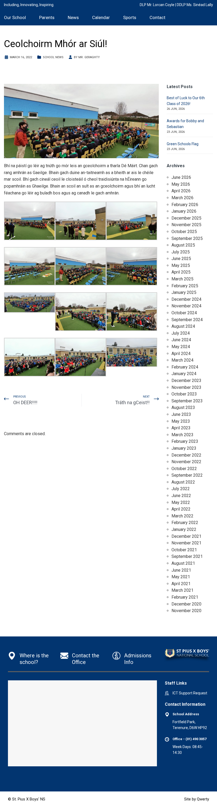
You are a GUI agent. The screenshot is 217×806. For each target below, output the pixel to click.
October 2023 (184, 394)
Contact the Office (85, 658)
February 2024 (184, 367)
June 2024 (181, 339)
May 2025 (180, 265)
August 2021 (183, 563)
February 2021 (184, 597)
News (73, 17)
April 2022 (181, 509)
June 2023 (181, 414)
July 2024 (180, 333)
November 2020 (186, 610)
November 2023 (186, 387)
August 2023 (183, 407)
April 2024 (181, 353)
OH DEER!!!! (25, 402)
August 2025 (183, 245)
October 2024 (184, 312)
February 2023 (184, 441)
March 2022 (182, 515)
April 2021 (181, 583)
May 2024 (180, 346)
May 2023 (180, 421)
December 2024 (186, 299)
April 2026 (181, 190)
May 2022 (180, 502)
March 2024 (182, 360)
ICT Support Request (190, 693)
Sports (129, 17)
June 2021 (181, 570)
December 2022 (186, 455)
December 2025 (186, 218)
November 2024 (186, 305)
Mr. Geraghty (89, 57)
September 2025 (187, 238)
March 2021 (182, 590)
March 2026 (182, 197)
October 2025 (184, 231)
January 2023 (183, 448)
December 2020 (186, 604)
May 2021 (180, 576)
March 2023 (182, 434)
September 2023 (187, 400)
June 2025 (181, 258)
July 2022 (180, 488)
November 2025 (186, 224)
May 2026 (180, 184)
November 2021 (186, 542)
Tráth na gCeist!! (132, 402)
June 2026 (181, 177)
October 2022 (184, 468)
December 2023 (186, 380)
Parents (47, 17)
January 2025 (183, 292)
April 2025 (181, 272)
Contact (157, 17)
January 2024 (183, 373)
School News (53, 57)
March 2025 (182, 278)
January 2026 (183, 211)
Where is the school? (34, 658)
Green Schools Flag (182, 144)
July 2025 (180, 251)
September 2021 (187, 556)
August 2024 (183, 326)
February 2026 (184, 204)
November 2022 (186, 461)
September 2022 (187, 475)
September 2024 (187, 319)
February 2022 (184, 522)
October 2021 (184, 549)
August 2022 (183, 482)
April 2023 (181, 427)
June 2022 (181, 495)
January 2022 (183, 529)
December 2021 (186, 536)
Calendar (101, 17)
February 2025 (184, 285)
